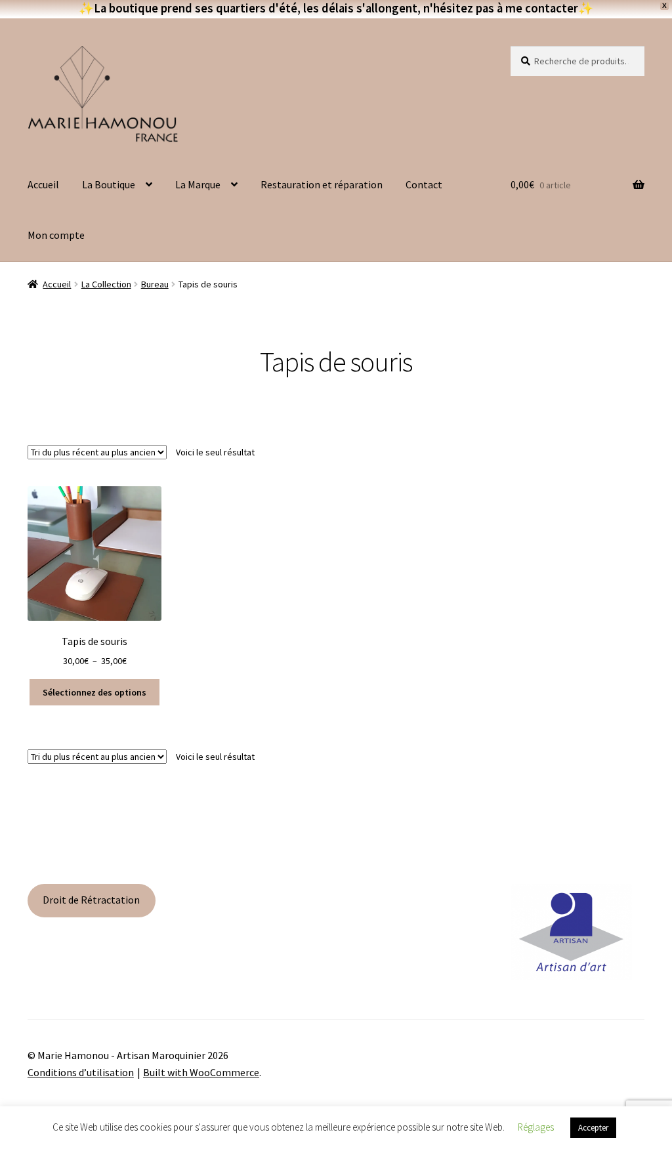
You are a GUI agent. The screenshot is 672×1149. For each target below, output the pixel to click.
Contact (424, 184)
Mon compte (56, 234)
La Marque (197, 184)
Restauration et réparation (322, 184)
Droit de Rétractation (91, 899)
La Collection (106, 284)
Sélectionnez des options (94, 692)
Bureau (155, 284)
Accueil (43, 184)
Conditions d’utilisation (81, 1072)
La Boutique (108, 184)
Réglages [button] (536, 1127)
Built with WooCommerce (201, 1072)
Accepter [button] (593, 1127)
